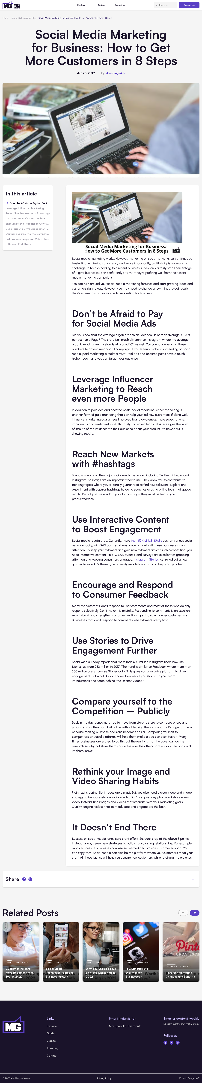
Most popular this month (125, 1026)
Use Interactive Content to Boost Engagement (28, 218)
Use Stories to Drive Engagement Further (28, 229)
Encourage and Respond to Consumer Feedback (28, 223)
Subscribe (189, 5)
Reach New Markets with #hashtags (28, 213)
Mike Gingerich (115, 73)
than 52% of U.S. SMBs (146, 540)
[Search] (156, 5)
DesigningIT (193, 1078)
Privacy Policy (104, 1078)
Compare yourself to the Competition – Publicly (28, 234)
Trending (120, 5)
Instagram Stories (146, 559)
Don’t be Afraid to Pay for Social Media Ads (30, 203)
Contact (52, 1055)
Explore (52, 1026)
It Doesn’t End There (18, 244)
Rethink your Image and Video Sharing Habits (28, 239)
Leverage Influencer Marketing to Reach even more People (28, 208)
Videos (51, 1040)
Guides (101, 5)
